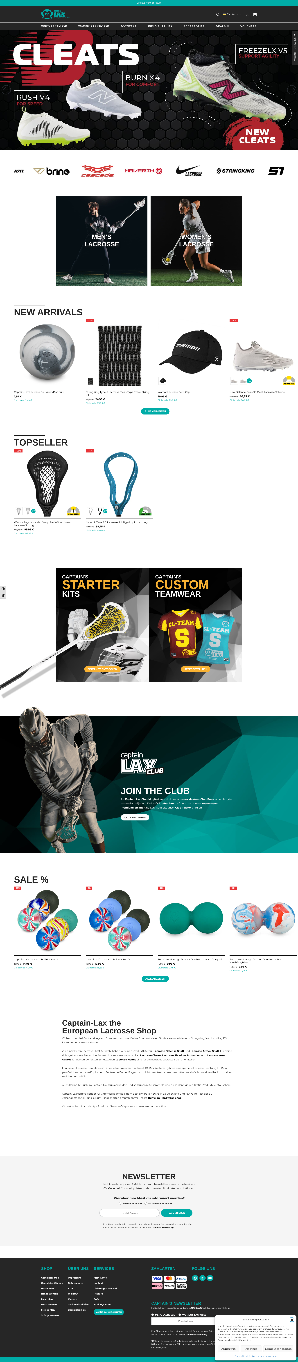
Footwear (128, 26)
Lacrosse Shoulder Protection (181, 1055)
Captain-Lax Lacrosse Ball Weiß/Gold (121, 392)
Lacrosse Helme (125, 1059)
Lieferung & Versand (105, 1288)
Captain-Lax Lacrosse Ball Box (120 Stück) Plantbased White (60, 394)
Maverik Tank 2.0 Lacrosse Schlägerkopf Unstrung (117, 522)
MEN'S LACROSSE (132, 1203)
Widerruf (73, 1293)
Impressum (271, 1356)
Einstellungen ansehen (278, 1348)
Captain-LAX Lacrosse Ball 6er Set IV (197, 959)
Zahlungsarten (102, 1304)
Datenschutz (258, 1356)
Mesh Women (49, 1304)
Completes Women (52, 1283)
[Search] (218, 14)
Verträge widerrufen (109, 1311)
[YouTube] (210, 1278)
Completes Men (50, 1277)
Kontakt (98, 1283)
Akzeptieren (228, 1348)
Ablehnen (251, 1348)
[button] (291, 1319)
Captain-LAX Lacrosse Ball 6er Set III (125, 959)
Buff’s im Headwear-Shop (164, 1097)
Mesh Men (47, 1299)
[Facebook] (195, 1278)
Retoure (98, 1293)
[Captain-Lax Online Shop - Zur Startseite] (55, 14)
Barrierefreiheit (77, 1309)
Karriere (72, 1299)
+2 (33, 511)
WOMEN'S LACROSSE (160, 1203)
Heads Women (49, 1293)
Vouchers (248, 26)
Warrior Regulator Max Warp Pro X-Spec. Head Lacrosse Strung (42, 524)
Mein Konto (100, 1277)
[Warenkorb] (255, 14)
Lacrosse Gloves (150, 1055)
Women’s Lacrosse (93, 26)
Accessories (194, 26)
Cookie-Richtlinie (243, 1356)
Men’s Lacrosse (54, 26)
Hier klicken (101, 253)
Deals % (222, 26)
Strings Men (48, 1309)
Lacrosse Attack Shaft (204, 1051)
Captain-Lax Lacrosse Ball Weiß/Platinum (196, 392)
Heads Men (47, 1288)
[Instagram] (202, 1278)
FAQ (96, 1299)
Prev (10, 361)
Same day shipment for (149, 3)
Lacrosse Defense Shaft (169, 1051)
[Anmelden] (247, 14)
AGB (70, 1288)
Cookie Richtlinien (78, 1304)
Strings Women (50, 1315)
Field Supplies (160, 26)
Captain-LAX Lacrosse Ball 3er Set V (52, 959)
